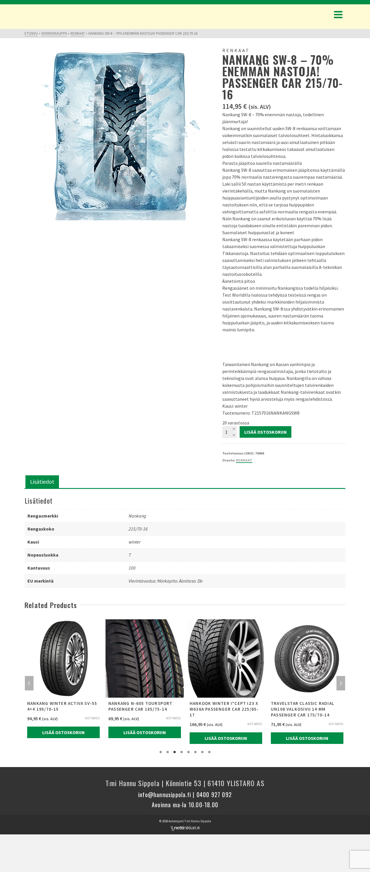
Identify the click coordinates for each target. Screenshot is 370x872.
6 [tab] (195, 752)
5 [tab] (188, 752)
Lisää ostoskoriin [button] (63, 732)
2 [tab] (168, 752)
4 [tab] (181, 752)
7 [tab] (202, 752)
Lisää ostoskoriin (265, 432)
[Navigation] (338, 14)
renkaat (244, 460)
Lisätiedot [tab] (42, 481)
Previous (29, 683)
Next (340, 683)
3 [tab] (174, 752)
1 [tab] (161, 752)
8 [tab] (209, 752)
